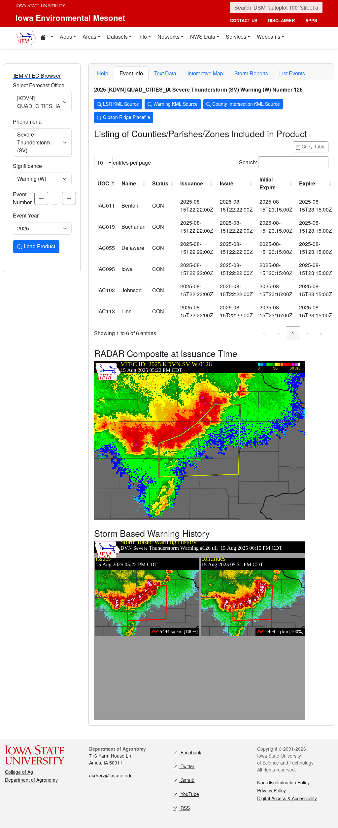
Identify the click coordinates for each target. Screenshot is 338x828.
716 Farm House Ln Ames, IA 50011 (110, 759)
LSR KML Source (120, 103)
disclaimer (281, 20)
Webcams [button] (268, 36)
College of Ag (19, 772)
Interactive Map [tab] (205, 73)
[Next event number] (69, 198)
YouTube (189, 794)
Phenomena (27, 121)
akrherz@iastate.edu (111, 775)
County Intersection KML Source (245, 103)
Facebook (190, 752)
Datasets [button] (117, 36)
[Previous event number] (41, 198)
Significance (27, 166)
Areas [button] (89, 36)
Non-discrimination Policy (283, 782)
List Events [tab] (292, 73)
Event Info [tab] (131, 73)
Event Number (22, 198)
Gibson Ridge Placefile (126, 117)
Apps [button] (66, 36)
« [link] (264, 333)
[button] (46, 37)
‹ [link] (279, 333)
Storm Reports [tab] (251, 73)
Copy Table (312, 146)
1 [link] (292, 333)
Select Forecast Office (38, 85)
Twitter (186, 766)
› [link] (307, 333)
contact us (243, 20)
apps (311, 20)
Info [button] (142, 36)
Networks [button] (168, 36)
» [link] (321, 333)
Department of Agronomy (31, 779)
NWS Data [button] (202, 36)
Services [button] (236, 36)
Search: (248, 162)
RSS (184, 808)
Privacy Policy (271, 790)
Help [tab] (102, 73)
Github (186, 780)
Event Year (26, 215)
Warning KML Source (175, 103)
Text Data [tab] (165, 73)
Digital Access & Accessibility (287, 798)
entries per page (132, 162)
